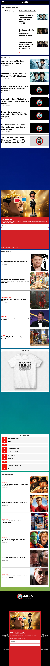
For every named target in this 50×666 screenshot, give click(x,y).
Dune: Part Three (12, 445)
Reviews (25, 609)
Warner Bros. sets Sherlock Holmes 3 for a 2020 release (13, 75)
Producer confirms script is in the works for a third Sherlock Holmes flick (14, 127)
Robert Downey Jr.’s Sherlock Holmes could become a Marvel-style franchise (26, 19)
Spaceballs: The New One (14, 465)
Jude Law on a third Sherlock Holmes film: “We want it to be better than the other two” (14, 140)
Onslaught (10, 458)
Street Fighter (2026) (13, 448)
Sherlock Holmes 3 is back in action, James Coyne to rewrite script (15, 101)
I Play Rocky (11, 468)
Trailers (25, 611)
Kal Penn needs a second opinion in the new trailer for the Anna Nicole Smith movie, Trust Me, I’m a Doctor (15, 281)
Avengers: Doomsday (13, 438)
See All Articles (22, 52)
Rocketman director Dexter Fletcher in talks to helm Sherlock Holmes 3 (27, 33)
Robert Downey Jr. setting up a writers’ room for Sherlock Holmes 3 (14, 88)
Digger (9, 441)
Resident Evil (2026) (13, 451)
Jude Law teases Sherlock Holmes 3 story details (12, 62)
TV (25, 607)
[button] (3, 2)
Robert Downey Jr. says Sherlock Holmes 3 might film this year (14, 114)
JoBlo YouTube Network (43, 635)
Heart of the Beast (12, 462)
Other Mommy (11, 455)
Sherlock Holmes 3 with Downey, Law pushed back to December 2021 (26, 45)
